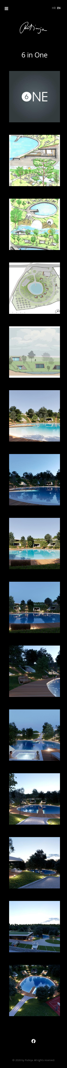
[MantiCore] (33, 28)
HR (54, 8)
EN (58, 8)
